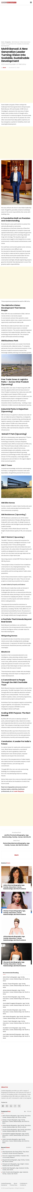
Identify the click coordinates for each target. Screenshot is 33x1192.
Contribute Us (23, 1183)
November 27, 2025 (14, 67)
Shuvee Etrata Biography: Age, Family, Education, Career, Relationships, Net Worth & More (14, 964)
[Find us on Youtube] (2, 1105)
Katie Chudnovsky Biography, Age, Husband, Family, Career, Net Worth (15, 1173)
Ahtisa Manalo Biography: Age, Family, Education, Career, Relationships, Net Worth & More (14, 938)
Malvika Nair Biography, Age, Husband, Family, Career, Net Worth (15, 1169)
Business (28, 1147)
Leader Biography (19, 791)
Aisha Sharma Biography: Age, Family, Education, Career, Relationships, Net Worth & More (14, 887)
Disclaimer (4, 1185)
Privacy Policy (13, 1185)
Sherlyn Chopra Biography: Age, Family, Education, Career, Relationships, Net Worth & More (14, 912)
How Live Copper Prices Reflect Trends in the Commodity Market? (15, 1156)
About (15, 1183)
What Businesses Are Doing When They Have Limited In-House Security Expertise (15, 1152)
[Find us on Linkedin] (11, 1105)
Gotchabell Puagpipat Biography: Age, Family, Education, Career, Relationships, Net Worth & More (16, 1005)
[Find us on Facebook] (15, 1105)
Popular (29, 1111)
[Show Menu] (31, 2)
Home (2, 42)
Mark (4, 67)
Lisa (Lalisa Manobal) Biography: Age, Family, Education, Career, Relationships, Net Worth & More (16, 1036)
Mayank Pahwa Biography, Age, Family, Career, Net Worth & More (16, 1160)
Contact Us (23, 1185)
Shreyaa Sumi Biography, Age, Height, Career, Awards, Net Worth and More (15, 1164)
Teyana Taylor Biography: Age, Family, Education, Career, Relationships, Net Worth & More (16, 1023)
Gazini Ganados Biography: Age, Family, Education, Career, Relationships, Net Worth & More (16, 1011)
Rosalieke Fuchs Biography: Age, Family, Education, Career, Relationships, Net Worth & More (16, 1029)
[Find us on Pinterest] (7, 1105)
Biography (8, 42)
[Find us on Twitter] (19, 1105)
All (25, 1111)
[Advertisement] (16, 24)
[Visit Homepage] (8, 2)
